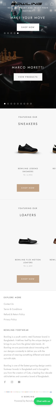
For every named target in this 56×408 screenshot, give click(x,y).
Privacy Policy (10, 319)
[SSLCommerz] (28, 392)
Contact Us (9, 303)
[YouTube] (19, 382)
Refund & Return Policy (14, 314)
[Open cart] (52, 3)
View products (28, 77)
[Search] (46, 4)
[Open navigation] (4, 4)
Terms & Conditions (13, 309)
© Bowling (28, 396)
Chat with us (43, 401)
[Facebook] (5, 382)
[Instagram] (12, 382)
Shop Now (28, 27)
